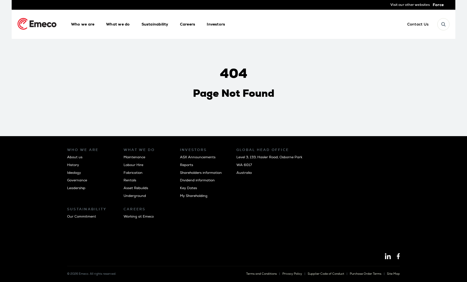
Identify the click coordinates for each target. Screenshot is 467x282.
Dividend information (197, 180)
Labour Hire (133, 165)
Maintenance (134, 157)
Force (438, 5)
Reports (186, 165)
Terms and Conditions (261, 274)
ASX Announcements (198, 157)
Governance (77, 180)
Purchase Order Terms (365, 274)
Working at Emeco (139, 216)
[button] (82, 24)
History (73, 165)
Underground (135, 196)
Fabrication (133, 173)
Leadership (76, 188)
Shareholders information (201, 173)
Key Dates (188, 188)
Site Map (393, 274)
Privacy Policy (292, 274)
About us (74, 157)
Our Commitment (81, 216)
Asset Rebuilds (136, 188)
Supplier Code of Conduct (326, 274)
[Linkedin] (388, 256)
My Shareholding (193, 196)
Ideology (74, 173)
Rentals (130, 180)
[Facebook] (398, 256)
